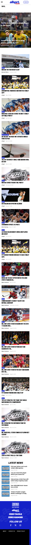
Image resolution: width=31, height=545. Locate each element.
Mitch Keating (5, 227)
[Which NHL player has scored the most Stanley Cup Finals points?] (15, 105)
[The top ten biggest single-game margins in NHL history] (15, 151)
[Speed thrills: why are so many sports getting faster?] (15, 43)
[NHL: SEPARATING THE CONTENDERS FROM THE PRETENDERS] (15, 414)
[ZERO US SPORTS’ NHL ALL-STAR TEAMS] (15, 446)
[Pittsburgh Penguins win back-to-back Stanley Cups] (15, 246)
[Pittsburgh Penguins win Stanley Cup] (15, 384)
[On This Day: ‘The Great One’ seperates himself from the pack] (15, 128)
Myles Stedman (5, 282)
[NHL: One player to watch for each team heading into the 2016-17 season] (15, 361)
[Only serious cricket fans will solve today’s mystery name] (6, 481)
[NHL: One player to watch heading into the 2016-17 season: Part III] (15, 315)
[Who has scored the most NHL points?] (15, 174)
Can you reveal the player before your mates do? (18, 473)
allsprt (3, 95)
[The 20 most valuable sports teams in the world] (15, 26)
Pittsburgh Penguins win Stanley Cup (12, 393)
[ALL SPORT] (14, 2)
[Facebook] (11, 525)
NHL (3, 67)
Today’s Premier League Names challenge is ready (18, 492)
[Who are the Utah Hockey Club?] (15, 61)
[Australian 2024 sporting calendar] (15, 195)
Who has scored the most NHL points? (12, 183)
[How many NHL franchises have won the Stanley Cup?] (15, 82)
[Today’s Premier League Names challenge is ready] (6, 494)
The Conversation (5, 45)
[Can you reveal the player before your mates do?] (6, 475)
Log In (26, 2)
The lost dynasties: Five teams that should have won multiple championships (14, 401)
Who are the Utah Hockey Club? (11, 70)
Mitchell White (4, 28)
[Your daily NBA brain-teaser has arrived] (6, 487)
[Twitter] (15, 525)
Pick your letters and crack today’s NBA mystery (19, 467)
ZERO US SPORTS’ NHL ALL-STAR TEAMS (12, 455)
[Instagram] (20, 525)
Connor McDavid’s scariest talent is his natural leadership (13, 302)
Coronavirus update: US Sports (11, 225)
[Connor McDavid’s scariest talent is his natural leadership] (15, 292)
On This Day (5, 134)
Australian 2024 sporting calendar (12, 204)
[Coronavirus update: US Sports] (15, 216)
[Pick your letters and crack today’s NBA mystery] (6, 468)
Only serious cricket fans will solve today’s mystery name (19, 479)
